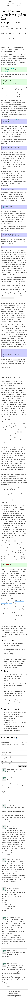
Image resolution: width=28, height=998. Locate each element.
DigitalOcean (17, 996)
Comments (12, 5)
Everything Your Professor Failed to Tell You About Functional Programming (14, 652)
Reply (8, 774)
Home (12, 1)
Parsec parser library (10, 449)
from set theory (21, 59)
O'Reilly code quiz (9, 719)
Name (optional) (6, 752)
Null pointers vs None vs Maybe (13, 716)
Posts (12, 3)
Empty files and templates (12, 731)
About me (18, 1)
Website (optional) (6, 761)
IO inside (13, 659)
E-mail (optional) (6, 757)
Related (19, 5)
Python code (22, 684)
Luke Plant (5, 26)
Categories (18, 3)
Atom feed (24, 742)
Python (16, 28)
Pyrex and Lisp (8, 720)
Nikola (17, 994)
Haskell (11, 28)
